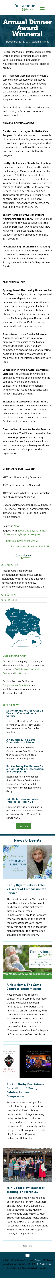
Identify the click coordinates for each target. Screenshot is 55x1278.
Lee (32, 669)
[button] (42, 8)
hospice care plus (30, 534)
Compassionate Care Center (17, 685)
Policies (37, 1260)
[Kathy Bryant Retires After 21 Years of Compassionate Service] (23, 722)
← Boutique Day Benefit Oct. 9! (20, 540)
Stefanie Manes (40, 41)
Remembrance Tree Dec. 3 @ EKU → (31, 546)
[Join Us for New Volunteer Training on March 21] (23, 809)
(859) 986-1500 (44, 1264)
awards (15, 534)
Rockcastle (20, 673)
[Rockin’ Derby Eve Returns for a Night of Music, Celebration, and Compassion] (23, 779)
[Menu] (27, 1255)
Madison (39, 669)
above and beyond (27, 530)
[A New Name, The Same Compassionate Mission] (23, 750)
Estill (17, 669)
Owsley (6, 673)
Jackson (25, 669)
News (17, 526)
